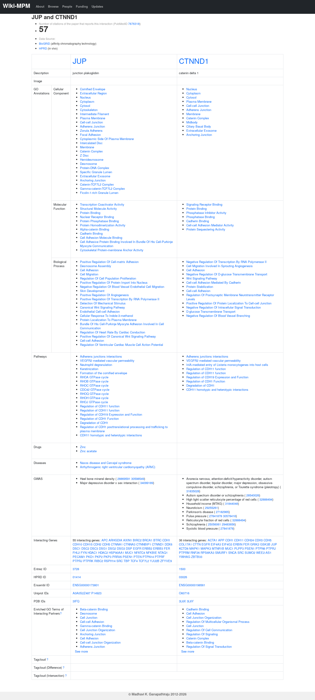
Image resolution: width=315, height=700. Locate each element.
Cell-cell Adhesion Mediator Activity (210, 225)
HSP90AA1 (116, 552)
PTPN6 (260, 548)
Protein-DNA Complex (94, 168)
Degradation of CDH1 (94, 422)
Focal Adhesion (90, 134)
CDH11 (239, 540)
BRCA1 (147, 540)
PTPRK (88, 561)
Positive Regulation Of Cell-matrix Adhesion (109, 262)
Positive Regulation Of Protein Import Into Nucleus (114, 282)
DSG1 (103, 548)
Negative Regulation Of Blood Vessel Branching (218, 315)
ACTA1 (212, 540)
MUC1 (129, 552)
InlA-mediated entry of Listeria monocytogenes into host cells (227, 364)
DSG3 (121, 548)
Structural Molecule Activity (98, 208)
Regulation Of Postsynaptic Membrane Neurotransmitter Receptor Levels (230, 297)
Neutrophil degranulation (96, 364)
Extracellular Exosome (95, 176)
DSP (129, 548)
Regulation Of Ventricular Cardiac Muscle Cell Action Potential (121, 344)
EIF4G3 (227, 544)
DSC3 (94, 548)
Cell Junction (88, 617)
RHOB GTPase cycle (94, 381)
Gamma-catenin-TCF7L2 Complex (102, 188)
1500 (182, 569)
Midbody (192, 122)
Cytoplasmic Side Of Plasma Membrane (107, 139)
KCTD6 (183, 548)
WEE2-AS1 (263, 552)
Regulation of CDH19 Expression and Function (111, 414)
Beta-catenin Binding (94, 609)
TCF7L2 (144, 561)
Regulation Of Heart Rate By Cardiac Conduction (112, 332)
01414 (77, 577)
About (40, 6)
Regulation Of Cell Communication (209, 630)
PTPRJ (77, 561)
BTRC (157, 540)
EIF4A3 (216, 544)
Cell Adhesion (89, 270)
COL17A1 (185, 544)
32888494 (265, 499)
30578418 (229, 516)
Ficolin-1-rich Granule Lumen (99, 192)
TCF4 (134, 561)
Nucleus (85, 97)
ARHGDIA (115, 540)
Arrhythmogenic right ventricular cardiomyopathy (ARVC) (117, 467)
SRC (119, 561)
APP (221, 540)
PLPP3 (239, 548)
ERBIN (237, 544)
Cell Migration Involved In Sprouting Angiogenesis (219, 266)
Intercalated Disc (91, 143)
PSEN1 (128, 556)
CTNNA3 (129, 544)
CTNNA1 (117, 544)
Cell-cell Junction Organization (100, 642)
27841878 (215, 516)
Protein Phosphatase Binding (99, 221)
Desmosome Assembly (95, 266)
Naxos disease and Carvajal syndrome (105, 463)
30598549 (137, 478)
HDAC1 (92, 552)
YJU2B (154, 561)
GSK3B (265, 544)
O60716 (184, 593)
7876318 (134, 24)
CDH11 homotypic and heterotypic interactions (111, 435)
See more (81, 651)
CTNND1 (194, 60)
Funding (82, 6)
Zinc (83, 447)
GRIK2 (254, 544)
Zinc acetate (88, 451)
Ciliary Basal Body (198, 126)
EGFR (137, 548)
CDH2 (97, 544)
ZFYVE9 (166, 561)
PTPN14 (148, 556)
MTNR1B (218, 548)
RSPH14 (110, 561)
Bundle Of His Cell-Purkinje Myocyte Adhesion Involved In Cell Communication (122, 326)
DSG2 (112, 548)
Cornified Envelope (92, 89)
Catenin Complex (91, 151)
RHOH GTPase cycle (94, 398)
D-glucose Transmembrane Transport (210, 311)
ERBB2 (147, 548)
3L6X (182, 601)
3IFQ (76, 601)
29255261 (211, 507)
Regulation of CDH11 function (99, 406)
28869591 (123, 478)
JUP (79, 60)
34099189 (146, 483)
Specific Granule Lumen (96, 172)
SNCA (232, 552)
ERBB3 (158, 548)
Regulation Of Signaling (202, 634)
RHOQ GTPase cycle (94, 393)
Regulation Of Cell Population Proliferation (108, 278)
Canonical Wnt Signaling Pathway (102, 307)
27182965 (222, 512)
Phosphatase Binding (200, 217)
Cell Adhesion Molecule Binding (101, 237)
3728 (76, 569)
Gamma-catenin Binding (96, 626)
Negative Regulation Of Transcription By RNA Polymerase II (226, 262)
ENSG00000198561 (192, 585)
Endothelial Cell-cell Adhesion (100, 311)
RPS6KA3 (207, 552)
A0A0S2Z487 (81, 593)
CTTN (197, 544)
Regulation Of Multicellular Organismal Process (218, 621)
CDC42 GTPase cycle (94, 389)
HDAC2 (103, 552)
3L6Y (190, 601)
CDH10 (77, 544)
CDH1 (166, 540)
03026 (183, 577)
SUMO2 (250, 552)
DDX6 (168, 544)
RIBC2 (98, 561)
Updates (97, 6)
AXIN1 (127, 540)
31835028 (192, 491)
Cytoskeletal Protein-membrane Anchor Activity (111, 250)
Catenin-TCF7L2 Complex (97, 184)
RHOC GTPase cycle (94, 385)
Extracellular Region (93, 93)
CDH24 (249, 540)
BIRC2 (137, 540)
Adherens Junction (92, 126)
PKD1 (90, 556)
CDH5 (106, 544)
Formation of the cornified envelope (103, 373)
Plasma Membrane (92, 118)
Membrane (87, 147)
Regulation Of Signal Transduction (209, 646)
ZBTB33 (196, 556)
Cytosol (85, 105)
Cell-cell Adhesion (92, 340)
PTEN (138, 556)
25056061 (214, 524)
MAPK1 (194, 548)
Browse (53, 6)
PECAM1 (79, 556)
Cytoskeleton (89, 110)
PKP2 (99, 556)
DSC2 (85, 548)
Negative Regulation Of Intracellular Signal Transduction (223, 307)
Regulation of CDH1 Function (99, 418)
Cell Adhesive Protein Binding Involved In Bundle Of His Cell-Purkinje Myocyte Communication (126, 243)
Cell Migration (89, 274)
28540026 (252, 495)
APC (104, 540)
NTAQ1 (163, 552)
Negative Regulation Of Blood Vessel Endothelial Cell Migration (122, 286)
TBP (127, 561)
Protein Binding (90, 212)
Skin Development (92, 291)
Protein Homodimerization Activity (102, 225)
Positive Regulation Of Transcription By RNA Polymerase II (119, 299)
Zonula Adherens (91, 130)
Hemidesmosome (91, 159)
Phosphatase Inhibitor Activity (206, 212)
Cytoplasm (87, 101)
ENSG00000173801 (86, 585)
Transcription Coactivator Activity (102, 204)
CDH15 (87, 544)
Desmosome (88, 163)
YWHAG (184, 556)
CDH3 (259, 540)
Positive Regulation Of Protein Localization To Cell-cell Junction (228, 303)
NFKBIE (151, 552)
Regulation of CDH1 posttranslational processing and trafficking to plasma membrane (124, 429)
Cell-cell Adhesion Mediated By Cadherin (213, 282)
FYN (84, 552)
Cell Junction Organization (97, 630)
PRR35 (117, 556)
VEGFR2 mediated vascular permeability (107, 360)
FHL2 (76, 552)
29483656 (228, 524)
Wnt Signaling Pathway (201, 278)
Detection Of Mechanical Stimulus (103, 303)
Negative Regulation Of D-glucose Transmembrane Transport (226, 274)
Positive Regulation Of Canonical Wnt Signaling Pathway (118, 336)
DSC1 (76, 548)
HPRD (43, 48)
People (67, 6)
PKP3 (107, 556)
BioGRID (44, 43)
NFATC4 (139, 552)
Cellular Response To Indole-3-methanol (106, 315)
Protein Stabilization (199, 286)
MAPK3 (206, 548)
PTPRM (184, 552)
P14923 (96, 593)
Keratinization (89, 369)
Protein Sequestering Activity (205, 229)
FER (167, 548)
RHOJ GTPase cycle (94, 402)
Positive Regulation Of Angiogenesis (104, 295)
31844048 (231, 503)
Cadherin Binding (91, 233)
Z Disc (84, 155)
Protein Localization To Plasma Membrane (108, 320)
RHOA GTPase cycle (94, 377)
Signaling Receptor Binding (204, 204)
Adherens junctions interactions (101, 356)
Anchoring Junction (93, 180)
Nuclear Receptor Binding (97, 217)
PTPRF (160, 556)
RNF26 (195, 552)
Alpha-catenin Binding (94, 229)
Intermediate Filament (94, 114)
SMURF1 (221, 552)
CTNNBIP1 (143, 544)
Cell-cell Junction (91, 122)
